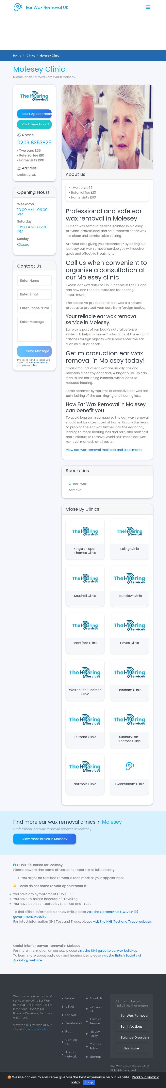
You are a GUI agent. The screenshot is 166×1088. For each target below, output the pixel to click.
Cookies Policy (95, 1046)
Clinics (69, 1007)
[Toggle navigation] (148, 7)
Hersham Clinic (130, 690)
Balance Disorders (134, 1037)
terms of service (39, 362)
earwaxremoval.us (36, 1029)
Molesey (112, 822)
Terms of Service (96, 1021)
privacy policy (29, 365)
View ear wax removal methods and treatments (104, 449)
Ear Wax (71, 1015)
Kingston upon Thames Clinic (85, 550)
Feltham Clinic (85, 737)
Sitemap (96, 1057)
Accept (89, 1082)
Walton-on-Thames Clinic (85, 692)
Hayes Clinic (129, 643)
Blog (68, 1031)
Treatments (72, 1023)
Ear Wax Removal (134, 1015)
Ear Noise (131, 1048)
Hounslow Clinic (129, 595)
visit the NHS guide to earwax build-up (107, 950)
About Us (96, 998)
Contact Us (71, 1042)
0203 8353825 (34, 142)
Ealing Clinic (129, 548)
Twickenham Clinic (130, 784)
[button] (65, 127)
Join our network (71, 1054)
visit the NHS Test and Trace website (122, 921)
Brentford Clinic (85, 643)
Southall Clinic (85, 595)
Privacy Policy (95, 1034)
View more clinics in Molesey (44, 839)
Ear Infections (132, 1026)
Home (17, 56)
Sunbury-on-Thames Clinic (129, 739)
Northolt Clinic (85, 784)
